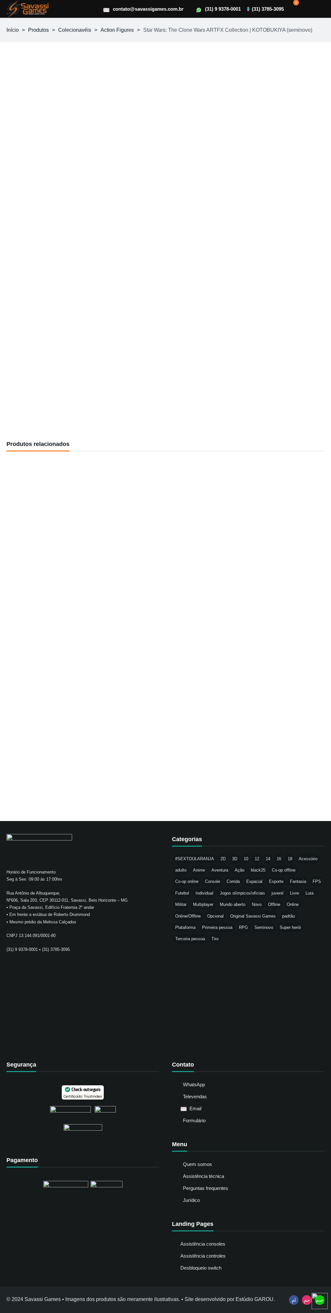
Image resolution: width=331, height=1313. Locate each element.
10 (246, 858)
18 (290, 858)
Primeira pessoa (217, 927)
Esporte (276, 881)
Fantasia (298, 881)
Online (293, 904)
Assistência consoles (202, 1244)
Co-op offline (283, 870)
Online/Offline (188, 916)
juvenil (277, 893)
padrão (288, 916)
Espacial (254, 881)
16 (279, 858)
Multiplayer (203, 904)
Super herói (290, 927)
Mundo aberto (232, 904)
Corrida (233, 881)
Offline (274, 904)
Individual (204, 893)
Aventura (219, 870)
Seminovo (263, 927)
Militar (181, 904)
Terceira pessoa (190, 938)
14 (268, 858)
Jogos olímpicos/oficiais (242, 893)
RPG (243, 927)
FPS (317, 881)
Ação (239, 870)
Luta (309, 893)
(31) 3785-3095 (268, 9)
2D (223, 858)
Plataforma (185, 927)
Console (212, 881)
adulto (181, 870)
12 (257, 858)
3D (234, 858)
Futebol (182, 893)
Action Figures (117, 30)
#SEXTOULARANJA (194, 858)
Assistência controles (203, 1256)
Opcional (215, 916)
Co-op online (186, 881)
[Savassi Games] (27, 9)
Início (12, 30)
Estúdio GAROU (254, 1299)
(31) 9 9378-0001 (223, 9)
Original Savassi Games (253, 916)
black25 (258, 870)
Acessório (308, 858)
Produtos (38, 30)
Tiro (215, 938)
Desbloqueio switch (200, 1268)
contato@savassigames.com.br (148, 9)
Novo (257, 904)
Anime (199, 870)
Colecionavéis (74, 30)
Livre (294, 893)
